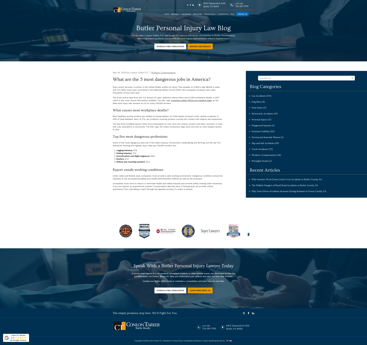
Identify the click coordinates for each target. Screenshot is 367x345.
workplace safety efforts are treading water (191, 100)
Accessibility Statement (192, 341)
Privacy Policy (177, 341)
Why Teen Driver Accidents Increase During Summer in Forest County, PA (289, 191)
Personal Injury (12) (261, 119)
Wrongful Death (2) (262, 161)
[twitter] (188, 5)
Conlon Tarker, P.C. (155, 341)
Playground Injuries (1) (263, 125)
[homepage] (127, 9)
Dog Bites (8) (258, 102)
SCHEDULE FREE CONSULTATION (170, 46)
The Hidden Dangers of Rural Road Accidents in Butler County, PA (285, 185)
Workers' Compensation (163, 72)
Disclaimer (167, 341)
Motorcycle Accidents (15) (265, 113)
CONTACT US (242, 14)
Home (167, 14)
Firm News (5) (259, 107)
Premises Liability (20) (263, 131)
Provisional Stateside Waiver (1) (267, 137)
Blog (232, 14)
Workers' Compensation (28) (266, 155)
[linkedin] (193, 5)
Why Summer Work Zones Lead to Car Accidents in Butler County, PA (287, 179)
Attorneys (174, 14)
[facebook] (190, 5)
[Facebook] (248, 313)
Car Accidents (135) (261, 96)
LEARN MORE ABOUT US (200, 290)
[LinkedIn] (253, 313)
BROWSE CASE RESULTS (200, 46)
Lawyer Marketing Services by (214, 341)
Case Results (186, 14)
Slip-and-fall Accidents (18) (265, 143)
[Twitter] (244, 313)
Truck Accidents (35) (262, 149)
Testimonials (197, 14)
